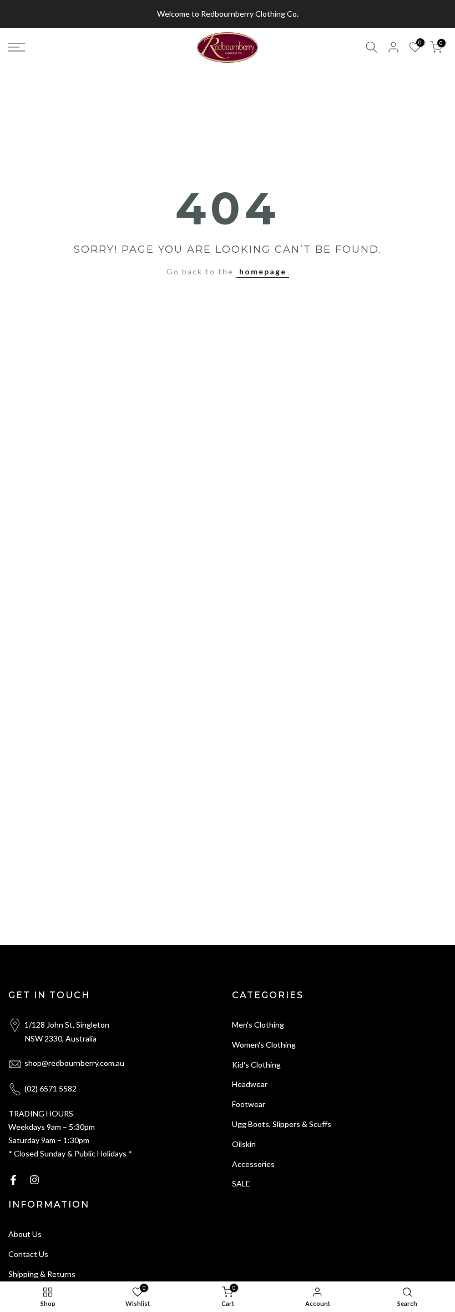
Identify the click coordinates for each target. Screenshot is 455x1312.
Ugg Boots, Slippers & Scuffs (281, 1124)
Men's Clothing (258, 1024)
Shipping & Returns (41, 1274)
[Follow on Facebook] (13, 1179)
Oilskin (244, 1144)
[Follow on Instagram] (34, 1179)
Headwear (249, 1084)
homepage (262, 271)
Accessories (253, 1164)
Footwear (248, 1104)
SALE (241, 1183)
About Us (25, 1234)
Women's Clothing (264, 1044)
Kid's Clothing (256, 1064)
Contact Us (28, 1254)
